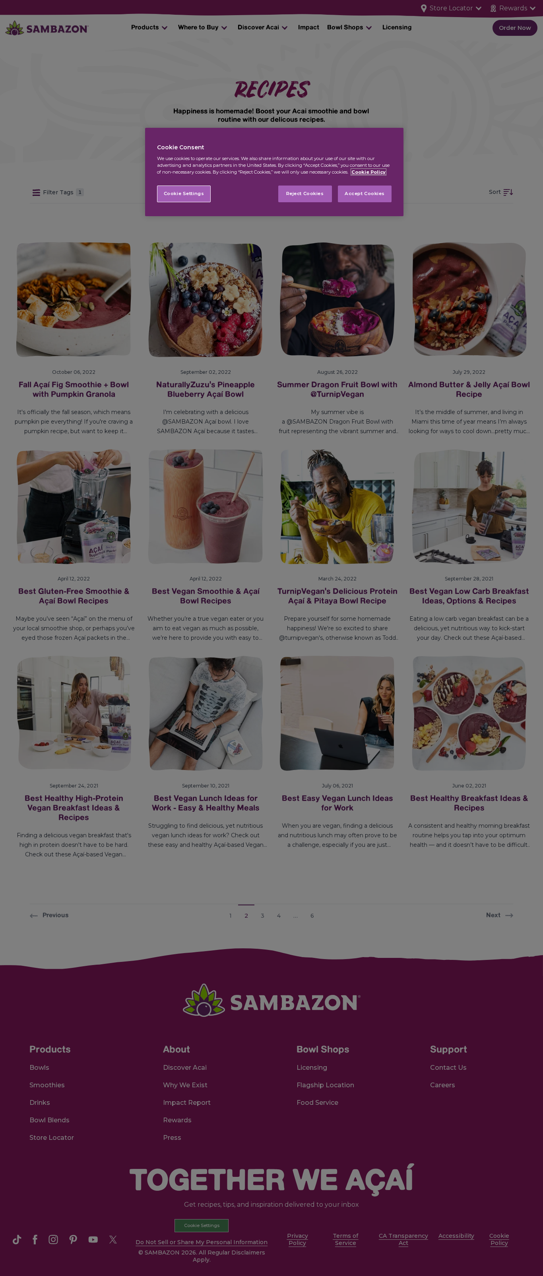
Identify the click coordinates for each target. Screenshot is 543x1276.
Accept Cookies (365, 193)
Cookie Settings (184, 193)
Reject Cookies (305, 193)
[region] (274, 172)
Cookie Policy (368, 172)
